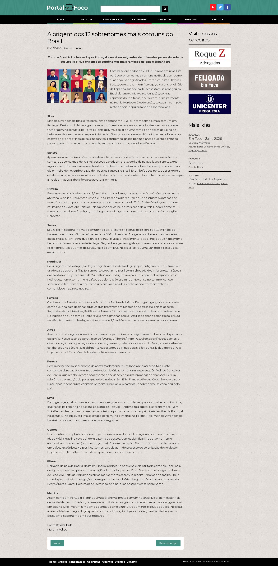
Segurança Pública (198, 150)
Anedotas (196, 163)
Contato (216, 19)
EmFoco (225, 146)
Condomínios (112, 19)
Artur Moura (204, 143)
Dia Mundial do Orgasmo (208, 179)
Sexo (191, 187)
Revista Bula (64, 525)
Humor (200, 167)
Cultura (78, 48)
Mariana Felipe (57, 529)
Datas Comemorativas (208, 146)
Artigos (86, 19)
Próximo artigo (168, 543)
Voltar (57, 543)
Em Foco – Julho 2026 (205, 139)
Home (60, 19)
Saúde (224, 183)
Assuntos (164, 19)
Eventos (190, 19)
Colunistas (138, 19)
